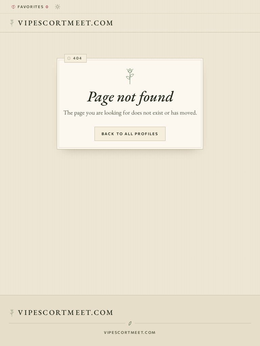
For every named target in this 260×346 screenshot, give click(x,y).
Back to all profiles (130, 133)
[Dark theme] (58, 7)
